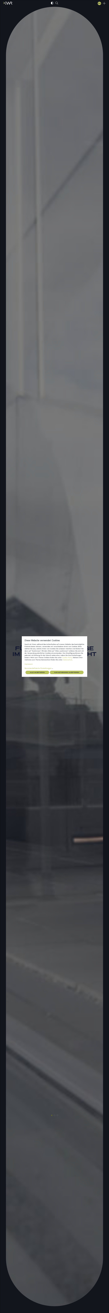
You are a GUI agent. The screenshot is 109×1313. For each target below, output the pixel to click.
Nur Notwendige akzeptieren (66, 672)
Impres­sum (29, 664)
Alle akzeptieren (37, 672)
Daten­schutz (67, 660)
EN (99, 3)
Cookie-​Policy (67, 657)
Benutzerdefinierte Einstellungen (38, 668)
